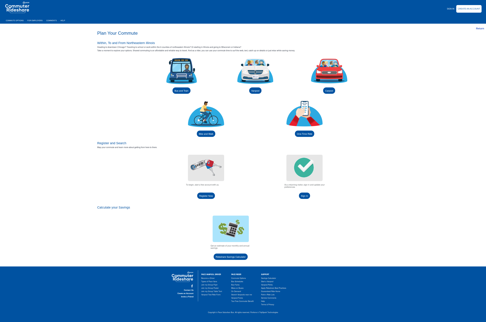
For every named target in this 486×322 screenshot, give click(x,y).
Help (62, 20)
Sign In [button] (304, 195)
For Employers (35, 20)
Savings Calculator (268, 278)
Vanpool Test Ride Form (211, 294)
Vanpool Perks (267, 284)
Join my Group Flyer (209, 284)
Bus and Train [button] (181, 90)
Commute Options (15, 20)
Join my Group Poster (210, 288)
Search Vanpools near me (241, 294)
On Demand (236, 291)
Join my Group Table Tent (211, 291)
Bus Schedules (237, 281)
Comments (51, 20)
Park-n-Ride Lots (268, 294)
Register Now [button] (206, 195)
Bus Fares (235, 284)
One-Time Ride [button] (304, 133)
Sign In (450, 9)
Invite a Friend (187, 296)
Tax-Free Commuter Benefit (242, 301)
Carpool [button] (329, 90)
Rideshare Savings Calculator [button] (231, 256)
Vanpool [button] (255, 90)
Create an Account (469, 9)
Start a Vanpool (267, 281)
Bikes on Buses (237, 288)
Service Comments (268, 298)
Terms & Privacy (267, 304)
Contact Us (189, 290)
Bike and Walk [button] (206, 133)
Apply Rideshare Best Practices (273, 288)
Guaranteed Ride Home (270, 291)
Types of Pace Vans (209, 281)
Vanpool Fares (237, 298)
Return (480, 28)
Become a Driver (208, 278)
